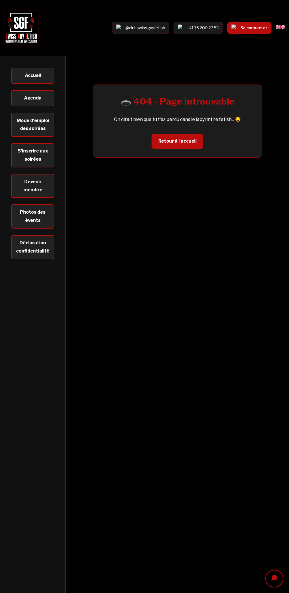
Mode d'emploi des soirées (33, 124)
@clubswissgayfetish (145, 27)
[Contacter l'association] (274, 578)
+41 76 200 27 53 (203, 27)
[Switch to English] (280, 27)
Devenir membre (32, 185)
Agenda (32, 98)
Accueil (33, 75)
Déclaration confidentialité (32, 247)
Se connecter (253, 27)
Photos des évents (32, 216)
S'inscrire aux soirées (33, 155)
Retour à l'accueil (177, 141)
